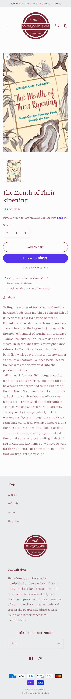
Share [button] (11, 297)
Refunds (13, 503)
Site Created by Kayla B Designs (35, 693)
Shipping (14, 521)
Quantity (8, 224)
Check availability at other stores (29, 288)
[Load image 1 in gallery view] (14, 171)
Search (12, 494)
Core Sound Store (38, 689)
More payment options (35, 267)
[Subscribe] (59, 643)
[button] (5, 25)
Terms (11, 512)
